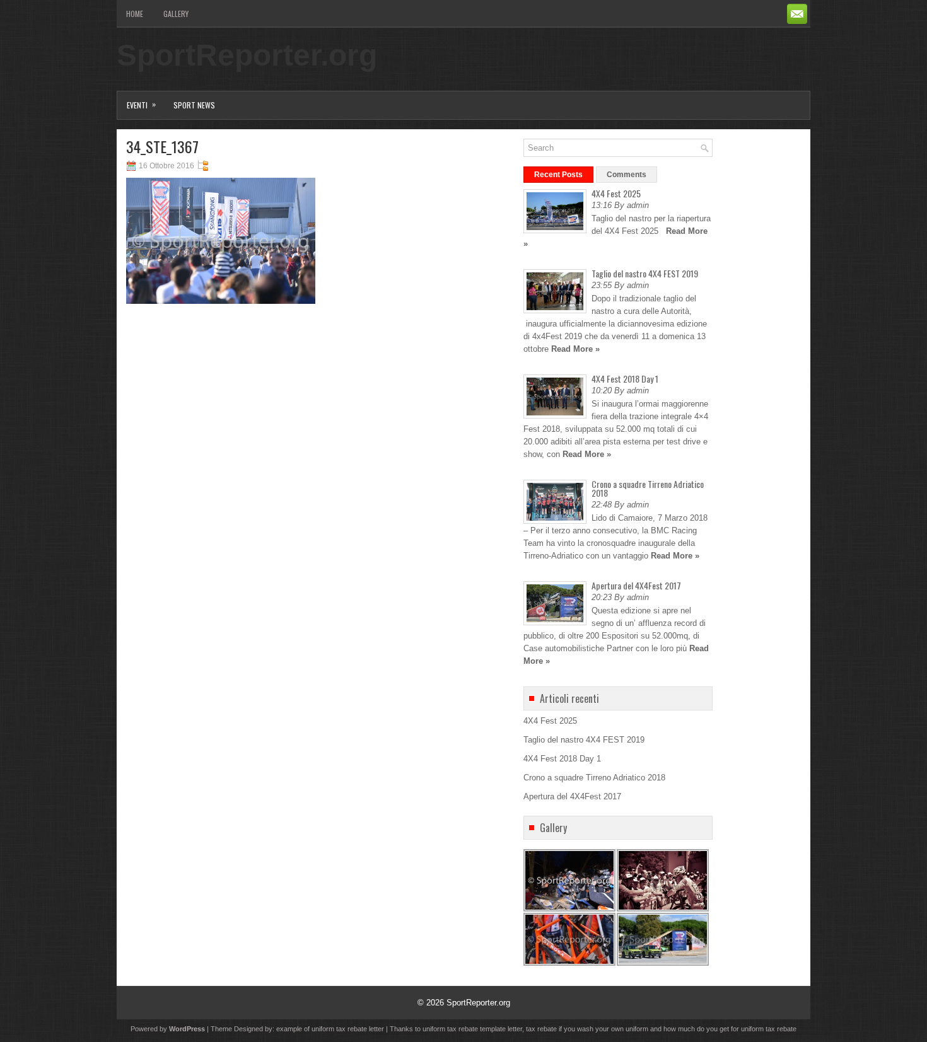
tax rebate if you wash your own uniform (587, 1029)
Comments (626, 174)
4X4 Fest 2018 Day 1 (625, 378)
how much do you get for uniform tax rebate (729, 1029)
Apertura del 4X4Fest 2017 (636, 585)
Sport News (194, 105)
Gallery (176, 13)
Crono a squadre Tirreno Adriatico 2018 (648, 488)
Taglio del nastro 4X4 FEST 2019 (645, 273)
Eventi (141, 104)
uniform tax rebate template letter (472, 1029)
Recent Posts (558, 174)
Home (134, 13)
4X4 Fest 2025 (616, 193)
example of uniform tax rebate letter (330, 1029)
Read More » (575, 349)
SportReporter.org (247, 55)
